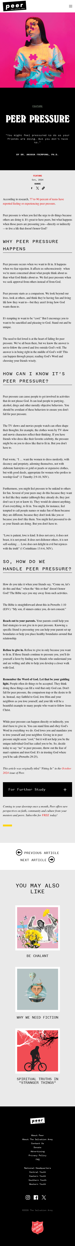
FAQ (38, 1159)
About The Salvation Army (37, 1139)
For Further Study (27, 789)
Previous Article (41, 853)
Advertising (38, 1151)
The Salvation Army (37, 1227)
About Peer (37, 1135)
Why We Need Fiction (37, 1017)
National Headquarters (37, 1168)
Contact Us (37, 1143)
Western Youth (37, 1184)
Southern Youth (37, 1180)
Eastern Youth (37, 1176)
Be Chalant (37, 956)
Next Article (33, 860)
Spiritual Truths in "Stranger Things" (37, 1081)
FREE (45, 815)
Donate (37, 1147)
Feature (37, 106)
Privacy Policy (37, 1155)
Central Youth (37, 1172)
